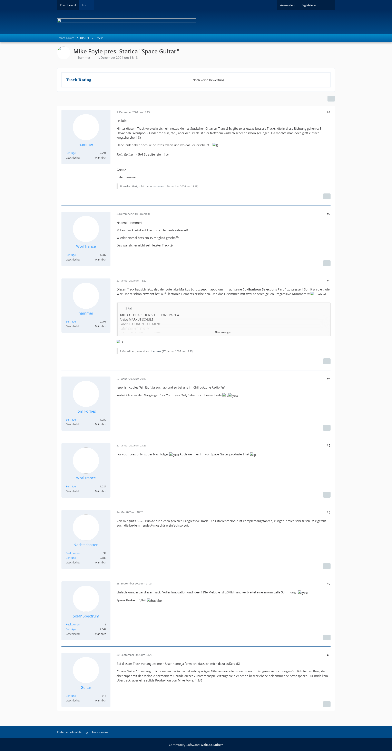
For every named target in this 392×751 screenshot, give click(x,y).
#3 (329, 281)
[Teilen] (331, 99)
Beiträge (71, 153)
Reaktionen (73, 553)
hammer (84, 57)
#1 (329, 112)
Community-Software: (196, 745)
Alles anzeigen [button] (223, 332)
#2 (329, 214)
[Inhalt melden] (327, 196)
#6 (329, 512)
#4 (329, 379)
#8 (329, 655)
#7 (329, 584)
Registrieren (309, 5)
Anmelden (287, 5)
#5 (329, 445)
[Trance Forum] (196, 22)
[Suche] (328, 5)
